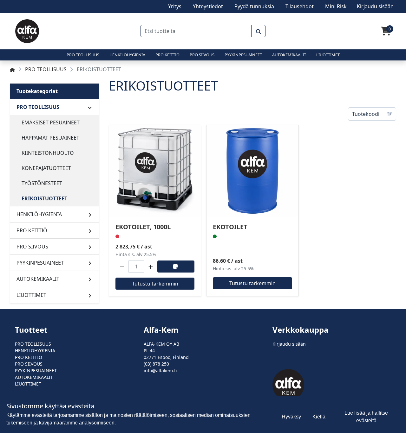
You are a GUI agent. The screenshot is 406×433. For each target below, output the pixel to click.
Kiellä (318, 416)
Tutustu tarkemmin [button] (155, 283)
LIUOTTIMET (328, 55)
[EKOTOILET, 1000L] (155, 170)
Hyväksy (291, 416)
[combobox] (196, 31)
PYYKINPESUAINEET (243, 55)
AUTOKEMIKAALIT (289, 55)
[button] (122, 266)
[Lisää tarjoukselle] (175, 266)
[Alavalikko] (90, 107)
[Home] (12, 69)
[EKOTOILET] (252, 170)
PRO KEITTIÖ (167, 55)
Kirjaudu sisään (289, 344)
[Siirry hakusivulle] (258, 31)
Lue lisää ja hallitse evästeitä (366, 416)
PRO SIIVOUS (202, 55)
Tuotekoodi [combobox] (365, 113)
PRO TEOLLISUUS (83, 55)
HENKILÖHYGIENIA (127, 55)
